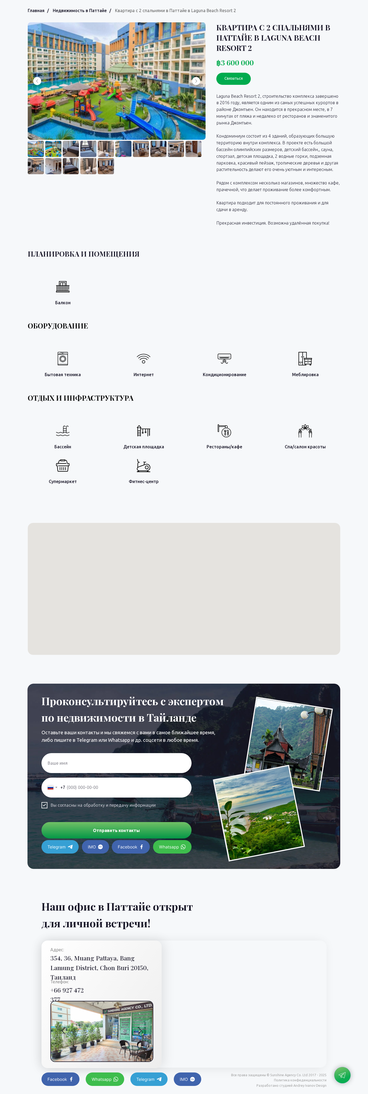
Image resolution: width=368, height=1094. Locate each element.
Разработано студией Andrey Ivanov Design (291, 1085)
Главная (36, 10)
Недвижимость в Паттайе (80, 10)
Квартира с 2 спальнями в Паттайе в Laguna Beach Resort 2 (175, 10)
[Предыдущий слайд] (37, 81)
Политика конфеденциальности (300, 1080)
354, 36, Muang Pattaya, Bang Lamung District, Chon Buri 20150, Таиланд (99, 967)
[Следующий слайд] (196, 81)
